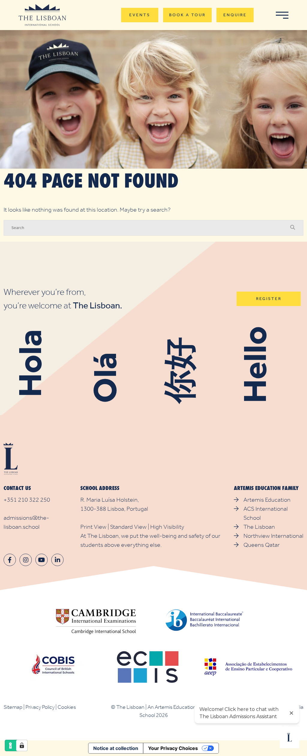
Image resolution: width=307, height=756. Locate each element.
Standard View (128, 526)
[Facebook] (10, 560)
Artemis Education (267, 499)
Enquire (235, 14)
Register (269, 298)
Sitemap (13, 707)
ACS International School (265, 513)
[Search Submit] (292, 227)
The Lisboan (259, 526)
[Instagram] (25, 560)
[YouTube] (41, 560)
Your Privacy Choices (173, 748)
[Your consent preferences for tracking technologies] (22, 745)
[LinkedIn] (57, 560)
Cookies (67, 707)
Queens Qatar (261, 544)
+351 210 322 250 (27, 499)
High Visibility (167, 526)
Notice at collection (115, 748)
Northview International (273, 535)
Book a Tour (187, 14)
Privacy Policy (40, 707)
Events (139, 14)
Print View (93, 526)
